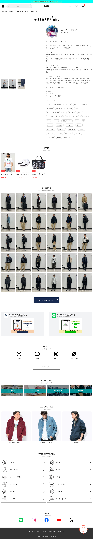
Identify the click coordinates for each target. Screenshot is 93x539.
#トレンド (56, 121)
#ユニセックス (69, 125)
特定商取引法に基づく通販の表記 (54, 531)
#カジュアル (59, 125)
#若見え (59, 137)
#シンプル (75, 116)
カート (83, 7)
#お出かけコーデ (51, 129)
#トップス (77, 108)
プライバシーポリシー (35, 531)
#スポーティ (50, 125)
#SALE (80, 112)
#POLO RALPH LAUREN (53, 112)
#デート (77, 121)
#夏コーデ (78, 125)
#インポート (82, 129)
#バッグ (83, 104)
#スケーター (78, 133)
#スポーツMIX (50, 137)
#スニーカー (61, 129)
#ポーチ (68, 116)
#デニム (76, 104)
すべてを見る (46, 366)
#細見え (66, 137)
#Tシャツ (49, 133)
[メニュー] (3, 6)
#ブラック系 (68, 104)
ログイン (69, 7)
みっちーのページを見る (46, 300)
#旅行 (83, 121)
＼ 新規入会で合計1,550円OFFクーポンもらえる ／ (46, 1)
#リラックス (50, 116)
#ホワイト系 (68, 133)
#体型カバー (50, 108)
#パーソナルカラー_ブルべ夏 (54, 104)
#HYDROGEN (59, 108)
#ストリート (72, 112)
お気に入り (76, 7)
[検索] (30, 6)
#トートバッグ (58, 133)
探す (90, 7)
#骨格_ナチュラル (67, 121)
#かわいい (69, 108)
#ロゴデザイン (71, 129)
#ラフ (64, 112)
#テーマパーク (85, 116)
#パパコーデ (59, 116)
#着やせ (49, 121)
